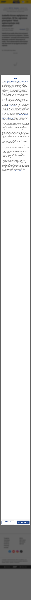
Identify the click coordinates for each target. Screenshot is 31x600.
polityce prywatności (12, 105)
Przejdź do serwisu (23, 522)
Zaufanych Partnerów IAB (7, 118)
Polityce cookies (17, 170)
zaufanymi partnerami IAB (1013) (12, 81)
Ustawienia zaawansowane (8, 522)
